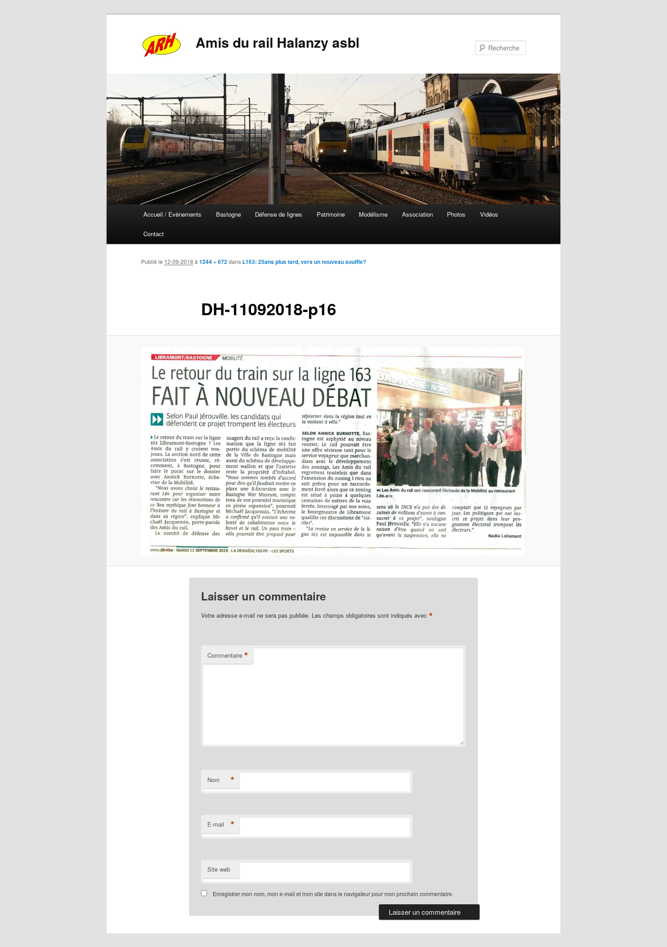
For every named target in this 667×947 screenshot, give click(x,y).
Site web (218, 869)
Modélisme (373, 214)
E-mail (221, 824)
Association (417, 214)
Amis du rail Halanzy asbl (277, 42)
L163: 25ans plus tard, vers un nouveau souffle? (304, 262)
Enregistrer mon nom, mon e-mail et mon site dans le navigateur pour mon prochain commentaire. (333, 893)
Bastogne (228, 214)
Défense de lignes (278, 214)
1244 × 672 (213, 262)
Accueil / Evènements (172, 214)
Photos (456, 214)
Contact (153, 233)
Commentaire (227, 655)
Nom (221, 780)
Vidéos (489, 214)
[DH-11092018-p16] (333, 451)
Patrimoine (331, 214)
